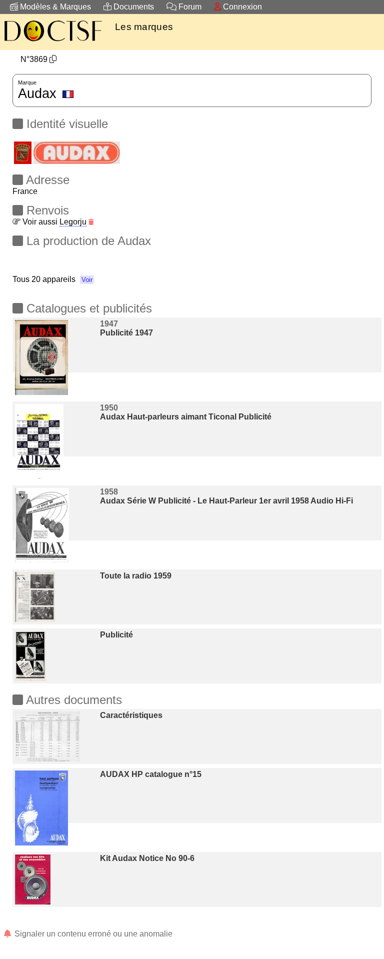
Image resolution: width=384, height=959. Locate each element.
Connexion (241, 6)
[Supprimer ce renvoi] (91, 222)
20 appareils (62, 279)
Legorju (73, 222)
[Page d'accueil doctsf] (52, 42)
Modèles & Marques (54, 6)
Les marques (144, 27)
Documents (133, 6)
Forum (189, 6)
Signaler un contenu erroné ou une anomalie (92, 934)
